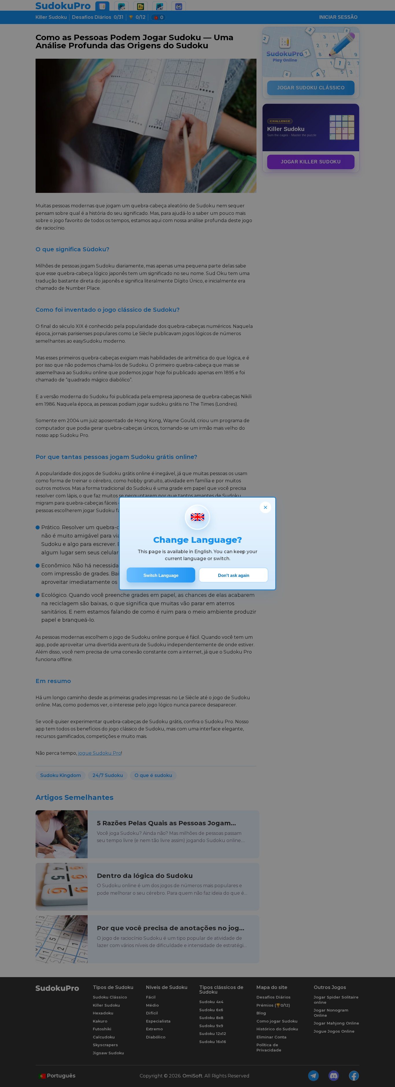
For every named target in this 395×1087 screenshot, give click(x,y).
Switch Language (160, 575)
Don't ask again (233, 575)
